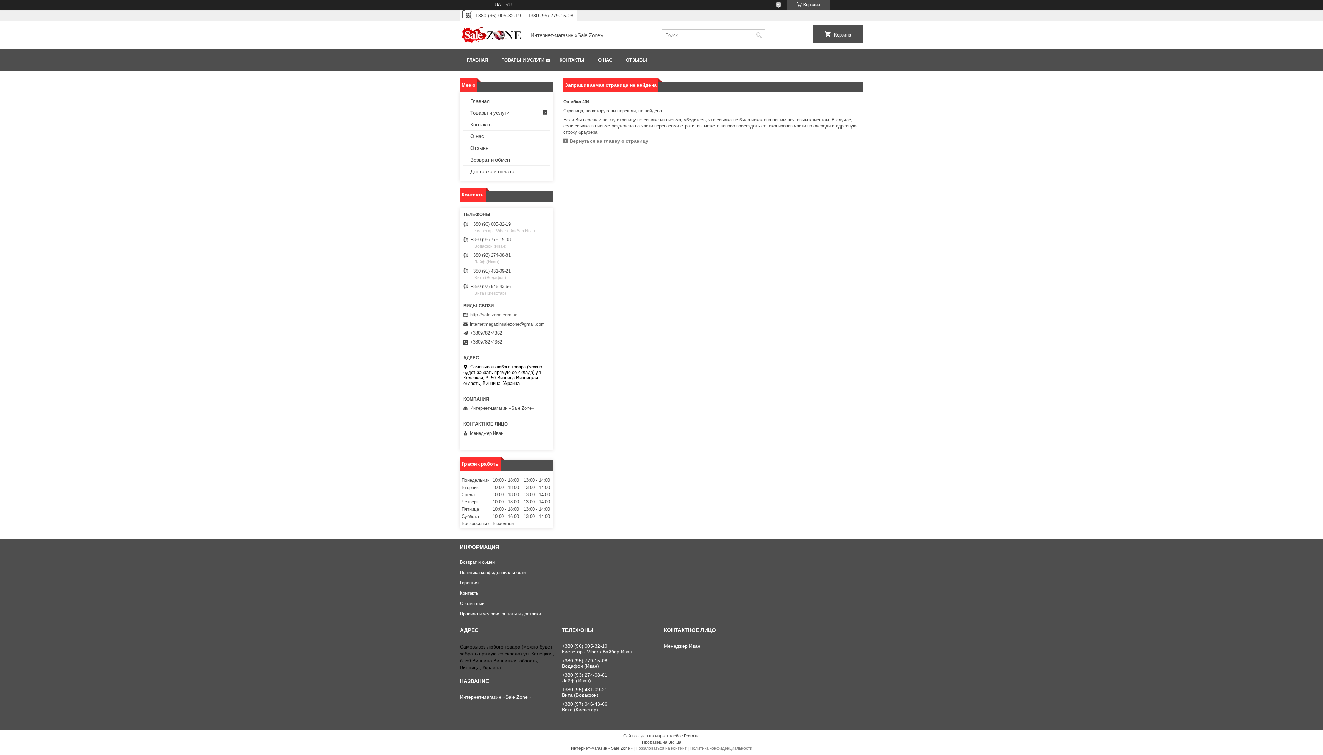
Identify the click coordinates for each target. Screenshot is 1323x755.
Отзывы (636, 60)
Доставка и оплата (492, 171)
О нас (605, 60)
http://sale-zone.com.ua (493, 314)
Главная (477, 60)
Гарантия (469, 582)
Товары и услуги (523, 60)
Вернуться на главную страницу (609, 141)
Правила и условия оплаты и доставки (500, 613)
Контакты (572, 60)
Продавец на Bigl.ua (661, 742)
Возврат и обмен (490, 160)
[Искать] (759, 35)
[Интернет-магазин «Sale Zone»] (491, 35)
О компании (472, 603)
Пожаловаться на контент (661, 748)
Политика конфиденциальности (493, 572)
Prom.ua (692, 736)
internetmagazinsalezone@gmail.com (507, 324)
